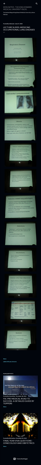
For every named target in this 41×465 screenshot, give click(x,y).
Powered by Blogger (22, 459)
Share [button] (4, 359)
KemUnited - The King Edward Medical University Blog (17, 8)
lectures (14, 361)
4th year (9, 361)
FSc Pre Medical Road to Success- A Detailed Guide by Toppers (18, 401)
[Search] (36, 3)
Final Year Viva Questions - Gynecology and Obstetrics (18, 441)
